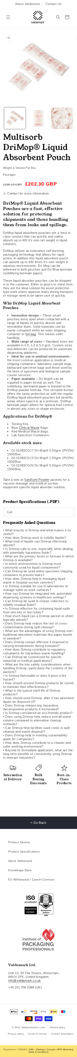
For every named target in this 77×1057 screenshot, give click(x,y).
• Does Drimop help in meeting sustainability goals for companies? (35, 737)
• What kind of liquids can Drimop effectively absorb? (35, 543)
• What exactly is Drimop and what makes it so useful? (37, 532)
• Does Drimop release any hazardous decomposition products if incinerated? (31, 707)
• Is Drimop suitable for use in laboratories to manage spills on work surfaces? (35, 588)
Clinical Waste (29, 427)
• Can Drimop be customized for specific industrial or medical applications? (32, 658)
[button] (8, 17)
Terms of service (37, 1034)
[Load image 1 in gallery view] (15, 118)
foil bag (30, 334)
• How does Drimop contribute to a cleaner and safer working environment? (37, 744)
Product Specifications (24, 851)
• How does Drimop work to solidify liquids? (34, 537)
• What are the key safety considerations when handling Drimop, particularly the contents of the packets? (37, 668)
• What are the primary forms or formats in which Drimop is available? (38, 558)
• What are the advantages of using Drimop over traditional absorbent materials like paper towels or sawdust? (38, 634)
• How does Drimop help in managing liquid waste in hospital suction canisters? (34, 580)
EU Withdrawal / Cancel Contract (31, 879)
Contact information (62, 1034)
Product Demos (19, 842)
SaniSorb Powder (36, 479)
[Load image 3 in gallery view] (62, 118)
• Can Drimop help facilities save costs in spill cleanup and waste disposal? (36, 729)
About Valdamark (27, 4)
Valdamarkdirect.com (33, 1027)
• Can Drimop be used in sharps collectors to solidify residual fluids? (35, 602)
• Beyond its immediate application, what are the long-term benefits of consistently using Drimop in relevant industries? (38, 753)
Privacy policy (16, 1034)
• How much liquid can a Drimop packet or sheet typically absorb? (38, 617)
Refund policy (57, 1027)
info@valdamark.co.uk (24, 980)
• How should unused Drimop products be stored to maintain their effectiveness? (38, 685)
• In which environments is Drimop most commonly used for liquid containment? (32, 565)
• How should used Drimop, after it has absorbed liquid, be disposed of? (38, 699)
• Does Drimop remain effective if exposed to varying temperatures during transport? (35, 643)
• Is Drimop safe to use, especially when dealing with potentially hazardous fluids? (38, 550)
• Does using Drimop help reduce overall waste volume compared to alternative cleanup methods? (37, 720)
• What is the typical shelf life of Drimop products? (31, 692)
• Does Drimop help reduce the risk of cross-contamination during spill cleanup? (35, 625)
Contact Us (53, 4)
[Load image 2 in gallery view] (38, 118)
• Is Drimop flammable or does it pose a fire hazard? (34, 677)
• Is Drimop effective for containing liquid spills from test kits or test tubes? (36, 610)
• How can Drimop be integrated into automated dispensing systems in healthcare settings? (37, 595)
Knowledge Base (20, 870)
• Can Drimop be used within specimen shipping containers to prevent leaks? (37, 573)
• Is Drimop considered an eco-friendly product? (37, 713)
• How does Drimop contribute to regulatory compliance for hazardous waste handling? (34, 651)
